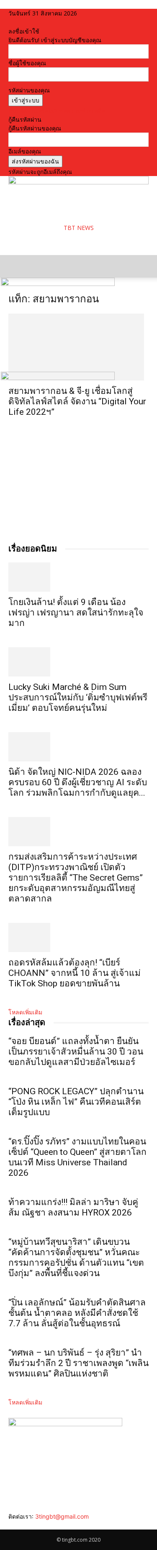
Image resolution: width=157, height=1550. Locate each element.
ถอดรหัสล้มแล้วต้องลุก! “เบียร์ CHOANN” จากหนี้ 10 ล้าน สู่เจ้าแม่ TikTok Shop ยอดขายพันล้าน (74, 973)
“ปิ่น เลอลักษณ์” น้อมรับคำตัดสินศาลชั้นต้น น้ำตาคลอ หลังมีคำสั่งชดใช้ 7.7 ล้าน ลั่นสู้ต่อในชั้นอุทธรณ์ (77, 1312)
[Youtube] (35, 1525)
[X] (30, 1525)
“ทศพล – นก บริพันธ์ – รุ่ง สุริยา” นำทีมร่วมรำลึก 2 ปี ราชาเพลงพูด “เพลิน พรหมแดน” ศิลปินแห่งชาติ (78, 1363)
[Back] (10, 22)
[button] (14, 266)
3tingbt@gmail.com (62, 1516)
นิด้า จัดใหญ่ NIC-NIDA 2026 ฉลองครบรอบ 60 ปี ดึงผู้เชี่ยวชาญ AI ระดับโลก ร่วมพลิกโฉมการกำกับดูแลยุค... (77, 782)
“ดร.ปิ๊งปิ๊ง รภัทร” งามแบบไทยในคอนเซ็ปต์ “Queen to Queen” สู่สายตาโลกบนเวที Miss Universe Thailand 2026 (77, 1157)
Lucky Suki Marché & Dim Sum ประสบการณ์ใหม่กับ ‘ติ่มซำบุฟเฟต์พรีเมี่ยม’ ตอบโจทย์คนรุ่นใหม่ (77, 697)
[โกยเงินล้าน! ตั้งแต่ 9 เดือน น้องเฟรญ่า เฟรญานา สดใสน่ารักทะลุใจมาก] (78, 577)
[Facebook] (11, 1525)
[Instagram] (18, 1525)
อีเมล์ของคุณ (24, 151)
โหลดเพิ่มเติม (25, 1012)
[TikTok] (24, 1525)
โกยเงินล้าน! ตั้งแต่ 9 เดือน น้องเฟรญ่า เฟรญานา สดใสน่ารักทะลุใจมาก (75, 612)
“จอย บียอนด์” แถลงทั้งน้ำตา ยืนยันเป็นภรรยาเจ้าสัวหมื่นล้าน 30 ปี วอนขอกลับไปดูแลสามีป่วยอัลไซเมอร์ (75, 1051)
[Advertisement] (75, 242)
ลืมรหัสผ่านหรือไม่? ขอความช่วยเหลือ (56, 111)
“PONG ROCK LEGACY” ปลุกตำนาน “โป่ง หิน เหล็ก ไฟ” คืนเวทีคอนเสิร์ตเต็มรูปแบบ (76, 1101)
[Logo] (58, 284)
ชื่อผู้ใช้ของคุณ (27, 63)
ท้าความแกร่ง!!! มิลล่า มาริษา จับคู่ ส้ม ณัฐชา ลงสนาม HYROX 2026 (73, 1207)
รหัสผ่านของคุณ (29, 90)
